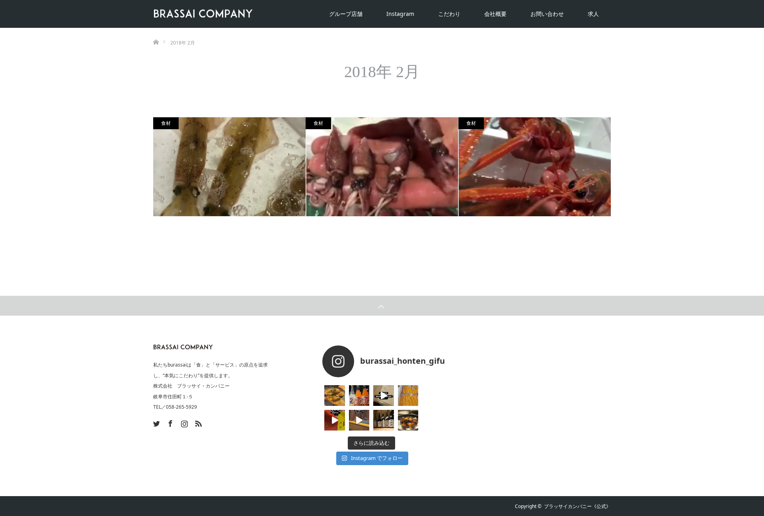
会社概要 (495, 13)
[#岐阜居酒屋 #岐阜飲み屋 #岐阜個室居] (383, 395)
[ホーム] (155, 31)
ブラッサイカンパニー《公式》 (577, 506)
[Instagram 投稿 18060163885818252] (334, 420)
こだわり (449, 13)
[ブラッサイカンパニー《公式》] (252, 14)
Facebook (169, 422)
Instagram (400, 13)
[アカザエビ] (534, 166)
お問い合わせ (547, 13)
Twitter (156, 422)
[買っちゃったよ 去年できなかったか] (408, 395)
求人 (593, 13)
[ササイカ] (229, 166)
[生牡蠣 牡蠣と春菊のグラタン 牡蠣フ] (334, 395)
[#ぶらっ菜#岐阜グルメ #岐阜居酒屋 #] (359, 420)
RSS (197, 422)
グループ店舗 (346, 13)
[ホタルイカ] (382, 166)
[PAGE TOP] (382, 306)
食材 (166, 123)
